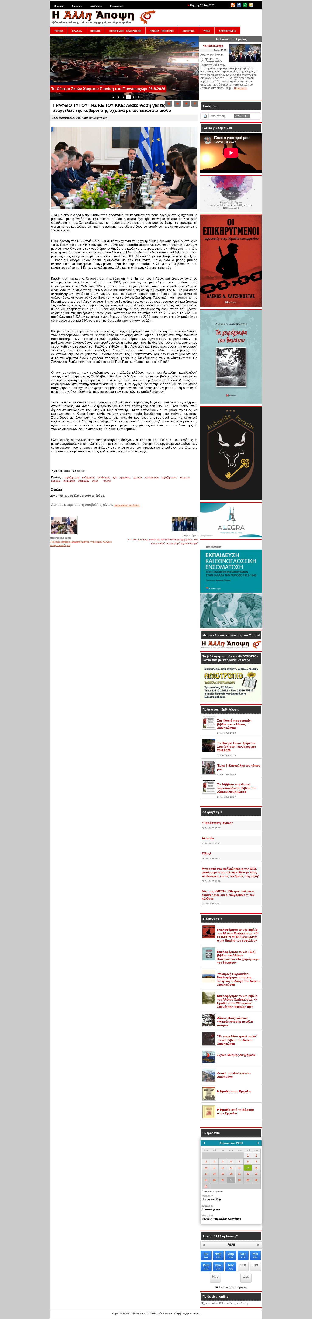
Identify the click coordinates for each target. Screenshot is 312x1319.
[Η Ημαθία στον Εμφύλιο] (209, 1099)
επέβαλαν (83, 481)
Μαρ (230, 1255)
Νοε (215, 1276)
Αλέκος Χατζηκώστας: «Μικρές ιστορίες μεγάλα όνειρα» (235, 1021)
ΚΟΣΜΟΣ (95, 31)
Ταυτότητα (77, 6)
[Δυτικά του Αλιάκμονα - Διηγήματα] (209, 1081)
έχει (115, 477)
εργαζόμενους (169, 477)
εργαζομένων (72, 477)
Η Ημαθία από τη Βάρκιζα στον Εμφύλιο (235, 1111)
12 (223, 1167)
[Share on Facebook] (194, 104)
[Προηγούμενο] (204, 1143)
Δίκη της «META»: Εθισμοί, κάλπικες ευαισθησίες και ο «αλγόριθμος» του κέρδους (228, 895)
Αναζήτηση (96, 6)
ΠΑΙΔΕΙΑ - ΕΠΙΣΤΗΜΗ (162, 31)
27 (231, 1180)
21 (239, 1174)
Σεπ (243, 1265)
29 (248, 1180)
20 (231, 1174)
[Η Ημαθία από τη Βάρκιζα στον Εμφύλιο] (209, 1118)
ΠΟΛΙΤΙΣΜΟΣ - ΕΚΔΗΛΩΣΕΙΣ (125, 31)
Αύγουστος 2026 (231, 1143)
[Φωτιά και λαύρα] (245, 61)
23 (256, 1174)
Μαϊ (255, 1255)
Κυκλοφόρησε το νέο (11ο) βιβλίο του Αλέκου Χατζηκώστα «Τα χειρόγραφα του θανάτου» (238, 957)
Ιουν (206, 1266)
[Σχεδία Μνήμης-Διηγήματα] (209, 1063)
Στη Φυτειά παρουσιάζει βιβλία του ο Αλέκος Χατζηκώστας (234, 724)
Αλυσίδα (208, 838)
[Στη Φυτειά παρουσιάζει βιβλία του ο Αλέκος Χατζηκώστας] (209, 729)
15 (248, 1167)
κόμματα (185, 477)
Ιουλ (218, 1266)
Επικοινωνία (116, 6)
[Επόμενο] (258, 1143)
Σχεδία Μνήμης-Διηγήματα (236, 1055)
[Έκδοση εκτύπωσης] (168, 104)
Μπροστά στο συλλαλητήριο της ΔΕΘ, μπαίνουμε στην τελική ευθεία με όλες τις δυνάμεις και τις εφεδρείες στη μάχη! (230, 872)
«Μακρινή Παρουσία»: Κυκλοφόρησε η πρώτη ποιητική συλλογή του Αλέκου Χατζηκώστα (238, 979)
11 (214, 1167)
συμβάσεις (69, 481)
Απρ (243, 1255)
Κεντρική (58, 6)
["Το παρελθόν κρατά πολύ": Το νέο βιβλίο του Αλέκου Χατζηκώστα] (209, 1044)
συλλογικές (104, 477)
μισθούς (55, 481)
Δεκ (246, 1276)
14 (239, 1167)
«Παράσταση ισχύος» (217, 823)
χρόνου (137, 477)
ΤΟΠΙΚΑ (58, 31)
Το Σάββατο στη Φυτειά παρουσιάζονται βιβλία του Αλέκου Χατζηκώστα (236, 788)
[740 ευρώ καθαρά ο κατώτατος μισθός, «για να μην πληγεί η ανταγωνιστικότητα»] (64, 534)
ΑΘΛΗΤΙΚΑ (188, 31)
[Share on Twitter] (186, 104)
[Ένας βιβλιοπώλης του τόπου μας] (209, 774)
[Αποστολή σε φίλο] (177, 104)
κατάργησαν (152, 477)
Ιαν (206, 1255)
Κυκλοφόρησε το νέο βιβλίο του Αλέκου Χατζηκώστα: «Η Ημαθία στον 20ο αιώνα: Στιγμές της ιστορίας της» (237, 1001)
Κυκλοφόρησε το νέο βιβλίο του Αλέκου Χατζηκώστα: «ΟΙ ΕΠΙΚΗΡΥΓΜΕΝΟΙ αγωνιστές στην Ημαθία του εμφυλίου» (238, 935)
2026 (231, 1245)
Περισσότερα (240, 88)
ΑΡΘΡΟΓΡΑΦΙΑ (227, 31)
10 (206, 1167)
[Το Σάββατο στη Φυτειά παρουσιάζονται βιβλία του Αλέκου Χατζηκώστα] (209, 792)
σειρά (95, 481)
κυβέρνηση (88, 477)
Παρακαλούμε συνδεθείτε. (127, 505)
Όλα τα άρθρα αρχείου (232, 1287)
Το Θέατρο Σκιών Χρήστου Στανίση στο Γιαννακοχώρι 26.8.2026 (236, 746)
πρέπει (107, 481)
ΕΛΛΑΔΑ (77, 31)
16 (256, 1167)
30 (256, 1180)
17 (206, 1174)
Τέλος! (206, 853)
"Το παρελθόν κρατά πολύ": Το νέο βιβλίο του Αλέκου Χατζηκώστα (237, 1040)
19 (223, 1174)
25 (214, 1180)
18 (214, 1174)
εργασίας (125, 477)
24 (206, 1180)
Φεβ (218, 1255)
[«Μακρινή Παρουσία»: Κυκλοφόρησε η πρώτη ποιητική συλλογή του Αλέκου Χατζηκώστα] (209, 982)
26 (223, 1180)
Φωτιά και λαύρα (213, 45)
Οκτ (255, 1265)
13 (231, 1167)
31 (206, 1186)
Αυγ (231, 1266)
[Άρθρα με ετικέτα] (102, 481)
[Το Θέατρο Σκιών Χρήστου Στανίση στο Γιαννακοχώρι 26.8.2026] (209, 751)
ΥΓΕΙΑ (206, 31)
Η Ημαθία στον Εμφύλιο (234, 1091)
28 (239, 1180)
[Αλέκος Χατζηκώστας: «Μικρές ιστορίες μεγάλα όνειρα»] (209, 1026)
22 (248, 1174)
